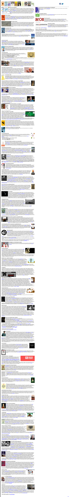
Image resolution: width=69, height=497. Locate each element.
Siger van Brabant (27, 107)
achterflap (29, 30)
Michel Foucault (8, 142)
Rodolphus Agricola (12, 108)
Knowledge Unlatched (51, 14)
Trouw (4, 101)
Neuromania (10, 483)
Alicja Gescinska (22, 82)
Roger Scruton (21, 97)
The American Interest (19, 118)
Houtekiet (14, 161)
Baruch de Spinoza (27, 62)
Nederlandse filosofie (30, 109)
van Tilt (9, 78)
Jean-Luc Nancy (29, 94)
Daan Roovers (26, 108)
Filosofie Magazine (15, 93)
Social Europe (21, 174)
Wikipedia (20, 73)
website (20, 36)
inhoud (26, 30)
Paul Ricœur (24, 155)
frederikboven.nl (15, 295)
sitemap (68, 496)
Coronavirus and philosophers (15, 94)
